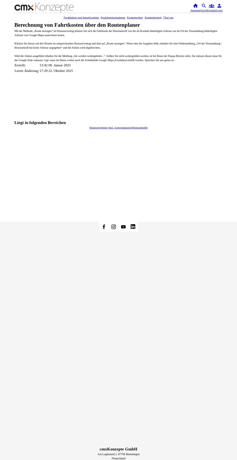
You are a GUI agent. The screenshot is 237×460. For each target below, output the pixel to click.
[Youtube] (123, 227)
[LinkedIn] (133, 227)
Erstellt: (20, 65)
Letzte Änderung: (27, 71)
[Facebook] (104, 227)
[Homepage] (49, 8)
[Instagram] (113, 227)
